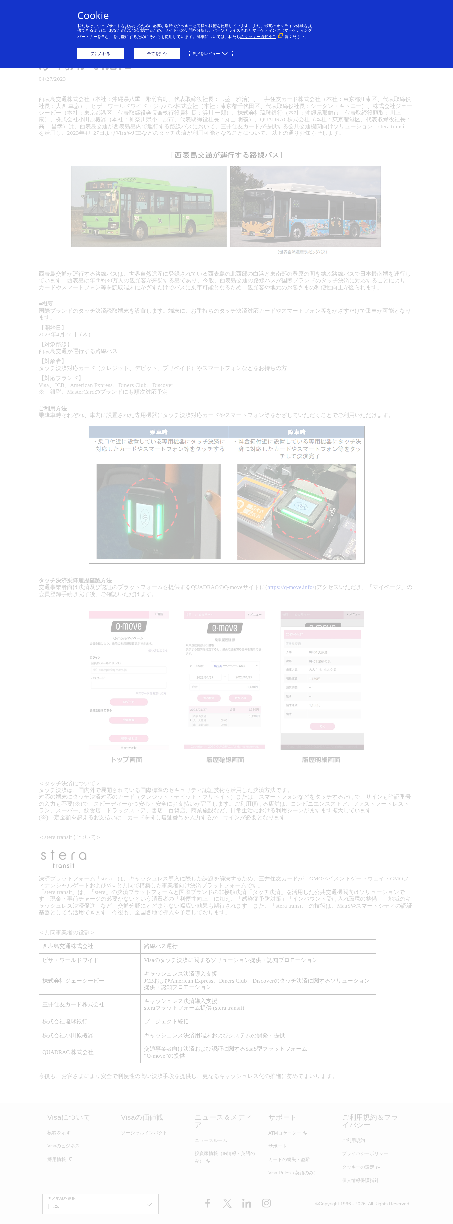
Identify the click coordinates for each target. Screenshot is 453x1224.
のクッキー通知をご (258, 36)
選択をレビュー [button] (206, 53)
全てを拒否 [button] (157, 53)
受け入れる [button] (100, 53)
